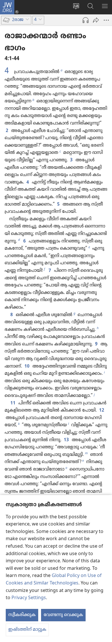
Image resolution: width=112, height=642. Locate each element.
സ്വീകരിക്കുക (22, 615)
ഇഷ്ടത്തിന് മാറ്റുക (27, 630)
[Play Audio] (85, 20)
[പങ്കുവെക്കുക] (96, 20)
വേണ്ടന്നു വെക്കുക (63, 615)
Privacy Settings (28, 598)
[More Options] (106, 20)
